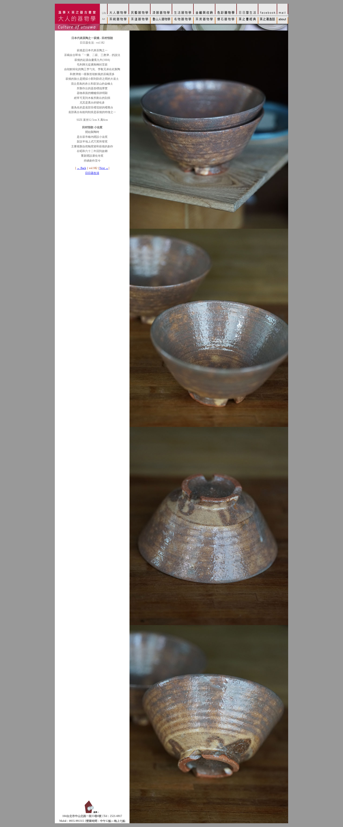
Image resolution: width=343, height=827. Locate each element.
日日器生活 (92, 173)
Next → (103, 168)
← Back (81, 168)
